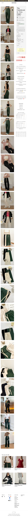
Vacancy (16, 500)
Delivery (16, 496)
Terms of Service (10, 515)
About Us (16, 502)
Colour (18, 32)
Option (18, 25)
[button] (2, 3)
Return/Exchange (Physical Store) (17, 505)
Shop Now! (22, 0)
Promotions (18, 22)
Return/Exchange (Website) (17, 503)
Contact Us (16, 501)
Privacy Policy (14, 515)
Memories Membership (16, 507)
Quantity (18, 45)
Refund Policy (16, 499)
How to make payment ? (16, 498)
